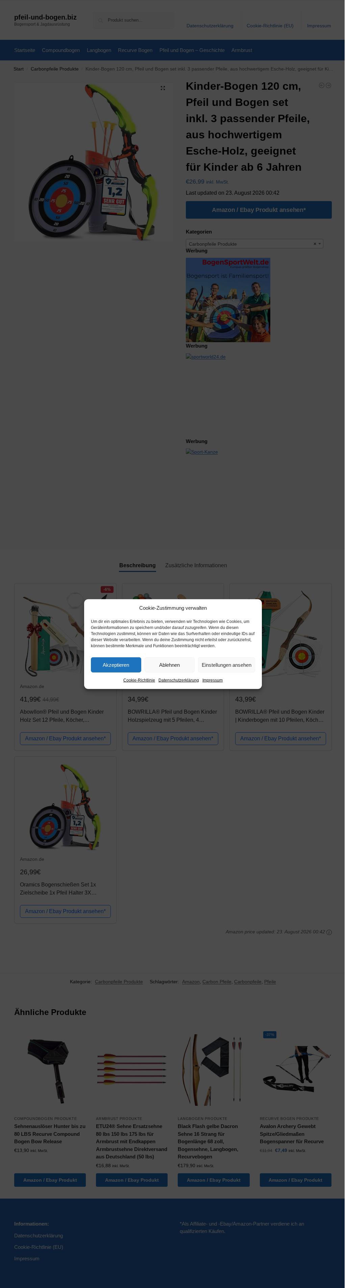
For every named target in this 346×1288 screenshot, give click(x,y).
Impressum (212, 680)
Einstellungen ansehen (226, 664)
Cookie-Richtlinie (139, 680)
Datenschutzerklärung (178, 680)
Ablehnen (169, 664)
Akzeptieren (116, 664)
